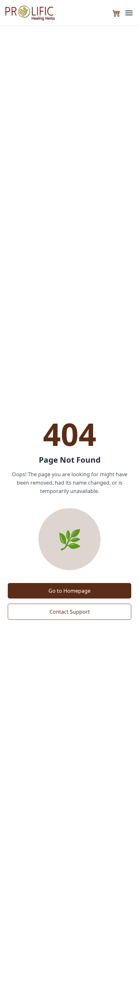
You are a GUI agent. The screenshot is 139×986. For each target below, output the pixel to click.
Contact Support (69, 611)
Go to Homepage (69, 590)
